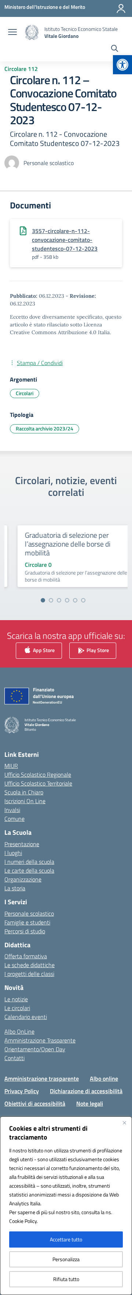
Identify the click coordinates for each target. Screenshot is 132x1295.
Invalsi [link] (12, 809)
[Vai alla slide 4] (67, 600)
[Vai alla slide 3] (59, 600)
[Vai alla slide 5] (75, 600)
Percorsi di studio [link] (24, 931)
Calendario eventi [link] (25, 1016)
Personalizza (66, 1259)
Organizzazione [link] (22, 879)
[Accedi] (121, 8)
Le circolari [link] (17, 1008)
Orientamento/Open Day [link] (34, 1049)
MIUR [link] (11, 765)
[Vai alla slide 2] (51, 600)
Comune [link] (14, 818)
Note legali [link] (89, 1103)
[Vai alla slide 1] (43, 600)
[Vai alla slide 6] (83, 600)
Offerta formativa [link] (25, 956)
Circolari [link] (24, 393)
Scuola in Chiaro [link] (23, 792)
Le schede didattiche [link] (29, 964)
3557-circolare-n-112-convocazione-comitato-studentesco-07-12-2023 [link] (65, 239)
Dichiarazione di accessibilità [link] (86, 1091)
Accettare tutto (66, 1239)
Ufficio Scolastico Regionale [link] (37, 774)
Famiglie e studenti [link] (27, 922)
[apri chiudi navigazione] (12, 32)
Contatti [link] (14, 1057)
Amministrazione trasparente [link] (41, 1078)
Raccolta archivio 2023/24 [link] (44, 428)
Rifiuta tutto (66, 1279)
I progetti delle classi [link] (29, 973)
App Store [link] (43, 650)
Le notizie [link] (16, 999)
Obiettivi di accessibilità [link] (34, 1103)
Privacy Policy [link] (21, 1091)
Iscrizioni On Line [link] (24, 801)
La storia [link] (14, 888)
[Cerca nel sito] (114, 49)
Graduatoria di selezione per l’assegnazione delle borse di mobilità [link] (60, 543)
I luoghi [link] (13, 852)
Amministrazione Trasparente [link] (40, 1040)
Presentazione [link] (21, 844)
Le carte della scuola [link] (29, 870)
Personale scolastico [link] (29, 913)
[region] (66, 1205)
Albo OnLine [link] (19, 1031)
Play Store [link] (97, 650)
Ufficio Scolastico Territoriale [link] (38, 783)
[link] (122, 64)
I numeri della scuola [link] (29, 861)
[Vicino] (124, 1122)
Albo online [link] (104, 1078)
